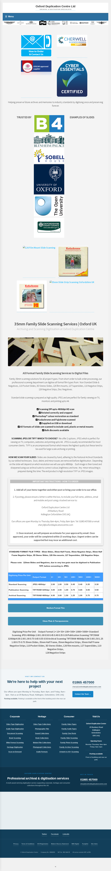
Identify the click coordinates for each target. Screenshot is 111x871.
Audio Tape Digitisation (15, 729)
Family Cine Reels (69, 733)
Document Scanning (15, 733)
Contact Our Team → (83, 694)
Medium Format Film (56, 608)
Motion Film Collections (42, 743)
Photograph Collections (42, 747)
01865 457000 (83, 682)
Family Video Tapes (69, 724)
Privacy (16, 844)
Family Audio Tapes (69, 729)
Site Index (94, 844)
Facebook (55, 834)
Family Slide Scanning (69, 738)
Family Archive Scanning (69, 747)
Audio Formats (42, 752)
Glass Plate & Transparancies (55, 621)
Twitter (44, 834)
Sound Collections (42, 733)
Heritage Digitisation (15, 747)
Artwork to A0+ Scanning (69, 752)
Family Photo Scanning (69, 743)
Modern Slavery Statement (60, 844)
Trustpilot (85, 844)
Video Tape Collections (42, 724)
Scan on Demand (15, 752)
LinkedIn (66, 834)
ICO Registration (42, 844)
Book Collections (42, 738)
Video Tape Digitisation (15, 724)
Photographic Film (42, 729)
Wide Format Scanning (15, 743)
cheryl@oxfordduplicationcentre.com (86, 687)
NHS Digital (75, 844)
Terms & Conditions (28, 844)
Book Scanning (15, 738)
